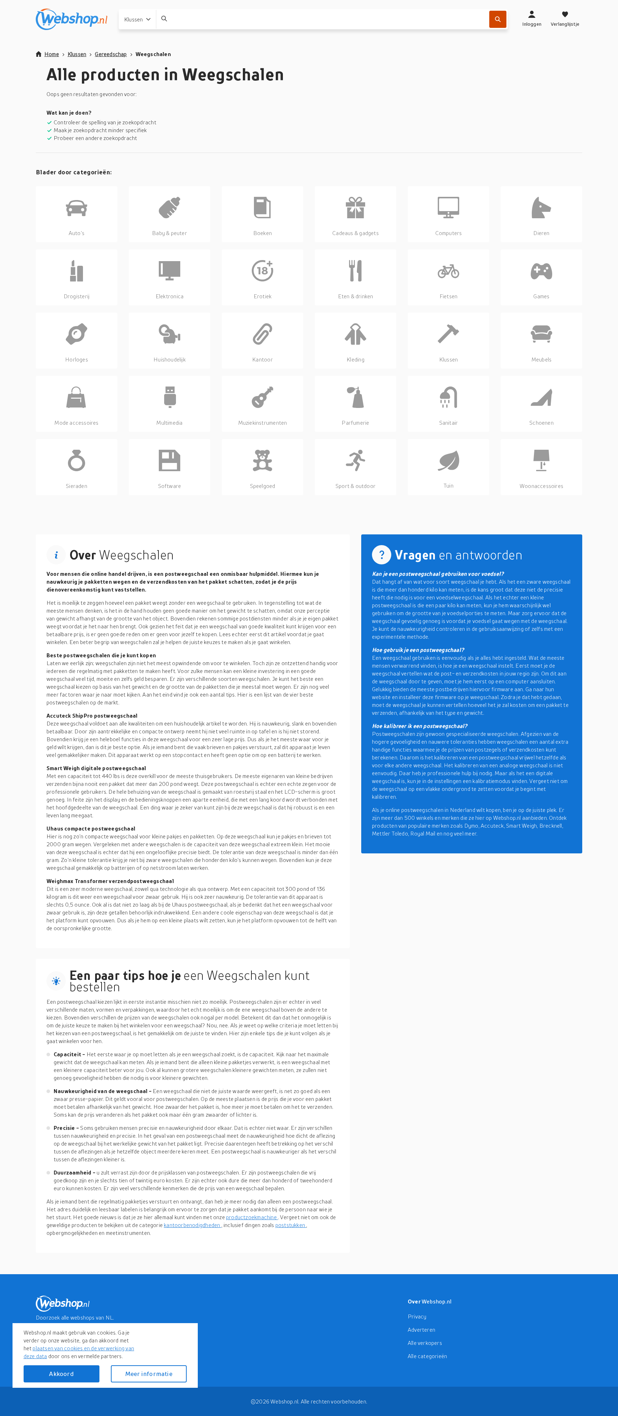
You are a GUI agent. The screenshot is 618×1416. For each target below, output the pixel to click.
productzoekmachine (252, 1217)
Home (51, 54)
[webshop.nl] (71, 19)
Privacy (417, 1316)
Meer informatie (148, 1373)
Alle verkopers (425, 1343)
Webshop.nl (437, 1301)
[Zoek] (497, 19)
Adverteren (421, 1329)
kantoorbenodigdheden (192, 1225)
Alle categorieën (427, 1356)
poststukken (290, 1225)
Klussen (77, 54)
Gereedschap (111, 54)
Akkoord (61, 1373)
